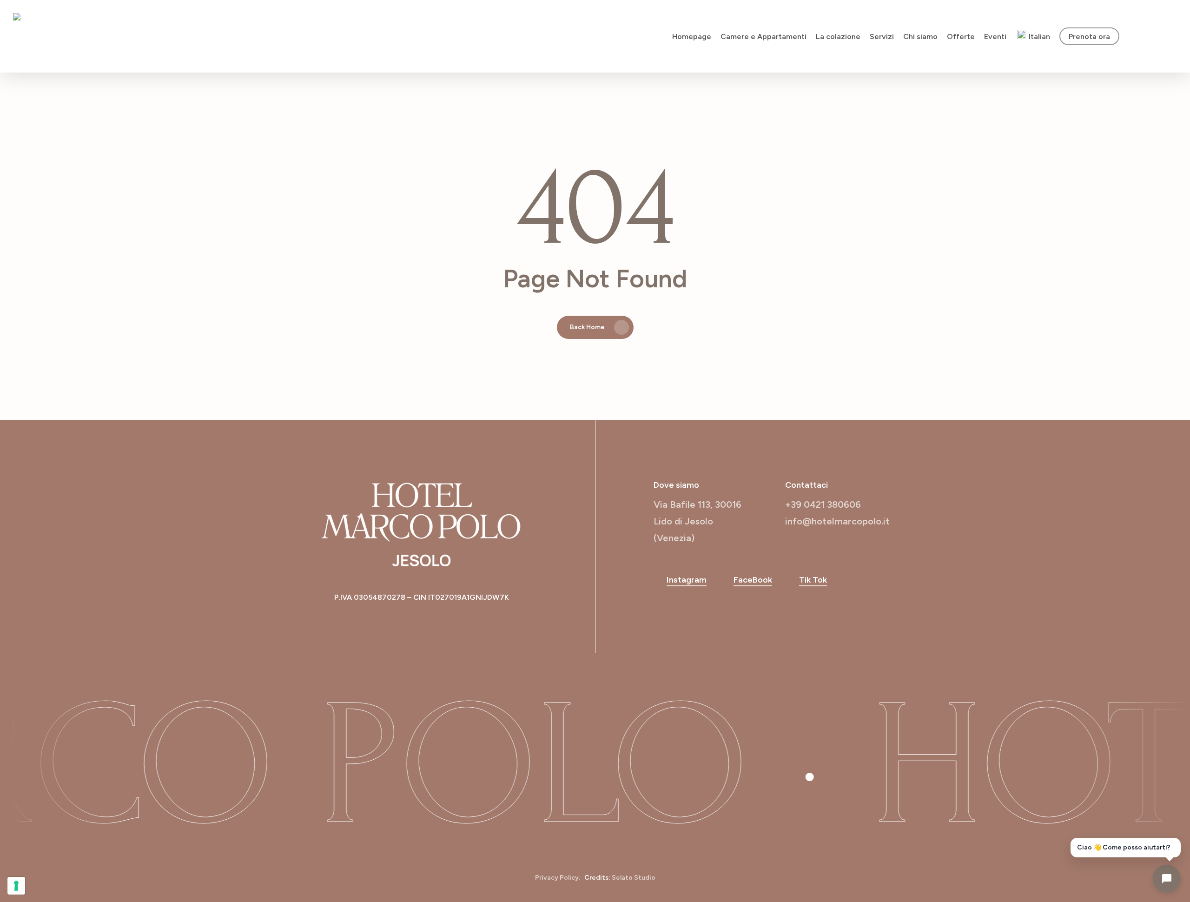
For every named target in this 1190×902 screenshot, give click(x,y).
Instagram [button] (687, 580)
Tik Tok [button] (813, 580)
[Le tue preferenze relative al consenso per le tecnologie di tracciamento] (16, 886)
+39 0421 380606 (823, 504)
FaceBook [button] (753, 580)
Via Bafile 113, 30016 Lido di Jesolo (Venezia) (697, 521)
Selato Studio (633, 878)
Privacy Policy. (557, 878)
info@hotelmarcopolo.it (837, 521)
